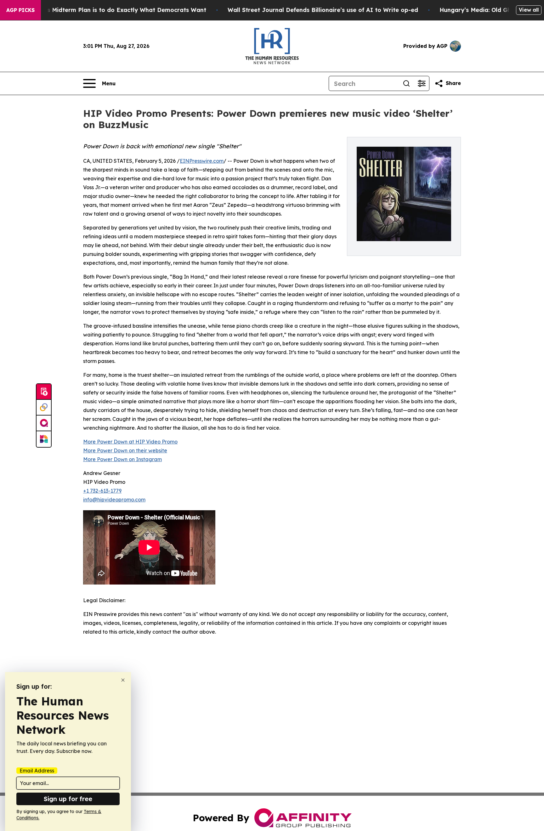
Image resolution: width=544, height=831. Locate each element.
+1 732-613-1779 (102, 491)
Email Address (37, 770)
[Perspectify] (44, 408)
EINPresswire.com (202, 161)
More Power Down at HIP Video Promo (130, 441)
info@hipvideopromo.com (114, 499)
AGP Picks (20, 10)
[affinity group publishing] (44, 423)
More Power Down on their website (125, 450)
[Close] (123, 680)
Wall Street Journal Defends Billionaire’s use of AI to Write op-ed (323, 10)
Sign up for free (68, 799)
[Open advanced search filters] (421, 83)
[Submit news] (44, 392)
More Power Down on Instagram (122, 459)
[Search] (406, 83)
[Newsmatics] (44, 439)
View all (529, 10)
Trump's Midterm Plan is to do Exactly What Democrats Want (116, 10)
